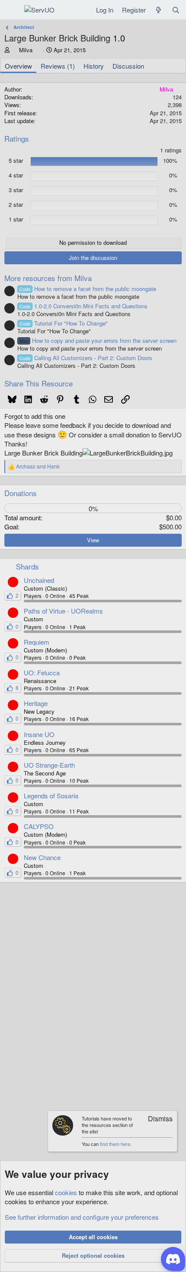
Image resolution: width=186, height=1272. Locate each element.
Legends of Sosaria (51, 795)
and (38, 466)
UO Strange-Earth (49, 764)
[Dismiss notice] (156, 1119)
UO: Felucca (42, 672)
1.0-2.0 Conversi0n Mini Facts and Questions (83, 306)
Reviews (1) (58, 65)
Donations (20, 492)
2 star (16, 205)
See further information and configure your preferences (82, 1216)
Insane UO (39, 734)
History (93, 65)
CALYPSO (39, 826)
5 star (16, 161)
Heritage (36, 703)
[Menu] (12, 10)
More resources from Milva (48, 277)
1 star (16, 219)
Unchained (39, 580)
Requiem (36, 641)
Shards (27, 566)
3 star (16, 190)
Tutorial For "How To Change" (63, 323)
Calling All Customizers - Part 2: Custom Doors (85, 358)
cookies (66, 1192)
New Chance (42, 857)
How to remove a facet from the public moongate (87, 289)
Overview (18, 65)
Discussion (128, 65)
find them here (115, 1143)
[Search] (175, 10)
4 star (16, 175)
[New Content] (158, 10)
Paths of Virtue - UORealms (63, 610)
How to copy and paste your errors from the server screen (97, 340)
